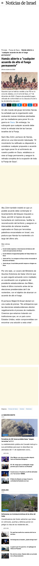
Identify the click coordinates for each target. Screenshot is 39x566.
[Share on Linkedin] (30, 104)
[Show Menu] (2, 3)
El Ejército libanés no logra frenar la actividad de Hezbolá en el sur (21, 480)
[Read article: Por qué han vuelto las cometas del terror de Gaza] (5, 534)
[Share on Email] (35, 104)
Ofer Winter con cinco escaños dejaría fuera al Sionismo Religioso (22, 458)
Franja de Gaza (14, 50)
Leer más (7, 453)
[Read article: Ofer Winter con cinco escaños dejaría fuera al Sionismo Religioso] (5, 459)
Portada (4, 50)
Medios (5, 435)
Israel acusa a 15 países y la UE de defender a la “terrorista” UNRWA (23, 473)
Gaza (12, 122)
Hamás (22, 409)
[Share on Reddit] (24, 104)
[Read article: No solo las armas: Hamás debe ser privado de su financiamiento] (5, 556)
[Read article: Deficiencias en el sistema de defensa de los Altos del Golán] (19, 503)
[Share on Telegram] (19, 104)
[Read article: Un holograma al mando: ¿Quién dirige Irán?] (5, 541)
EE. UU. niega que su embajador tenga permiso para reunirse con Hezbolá (22, 465)
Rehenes (29, 409)
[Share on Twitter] (9, 104)
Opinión (5, 510)
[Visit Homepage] (21, 3)
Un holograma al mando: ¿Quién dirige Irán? (23, 540)
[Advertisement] (19, 26)
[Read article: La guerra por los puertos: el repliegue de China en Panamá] (5, 548)
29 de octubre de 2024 (8, 69)
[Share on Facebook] (3, 104)
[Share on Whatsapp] (14, 104)
